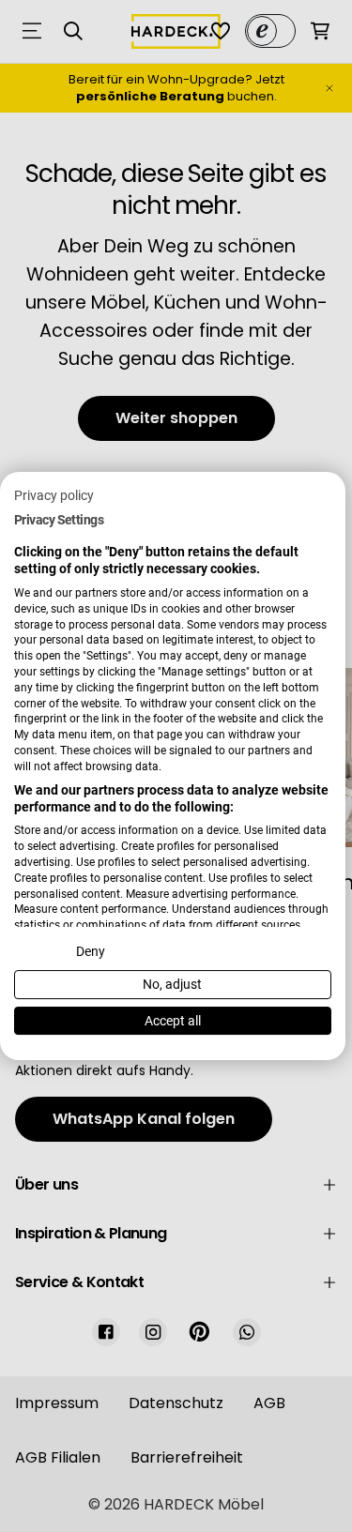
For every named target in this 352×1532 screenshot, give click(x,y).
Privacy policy (54, 495)
